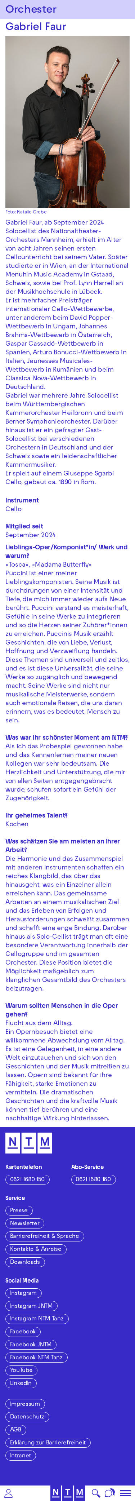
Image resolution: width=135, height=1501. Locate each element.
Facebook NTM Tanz (36, 1358)
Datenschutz (27, 1417)
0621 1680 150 (27, 1180)
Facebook (23, 1332)
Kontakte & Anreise (36, 1250)
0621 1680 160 (93, 1180)
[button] (8, 1493)
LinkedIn (21, 1384)
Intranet (20, 1456)
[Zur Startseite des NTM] (67, 1493)
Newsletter (24, 1224)
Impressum (25, 1405)
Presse (19, 1211)
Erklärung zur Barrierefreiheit (48, 1443)
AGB (15, 1430)
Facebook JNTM (30, 1345)
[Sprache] (110, 1493)
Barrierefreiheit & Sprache (44, 1237)
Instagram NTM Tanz (37, 1319)
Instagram (23, 1294)
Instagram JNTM (31, 1307)
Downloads (25, 1263)
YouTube (21, 1371)
